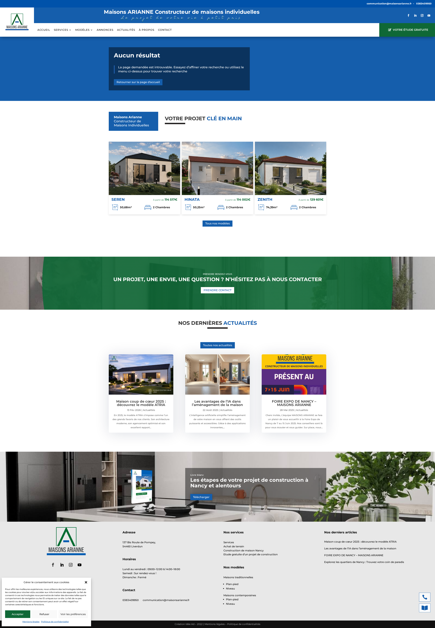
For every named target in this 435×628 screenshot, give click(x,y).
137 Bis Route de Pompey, (139, 542)
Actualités (126, 30)
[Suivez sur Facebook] (408, 15)
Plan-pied (232, 584)
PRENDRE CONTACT (217, 290)
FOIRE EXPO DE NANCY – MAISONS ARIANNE (294, 403)
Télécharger (201, 497)
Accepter (17, 614)
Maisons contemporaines (239, 595)
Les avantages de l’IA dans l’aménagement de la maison (217, 403)
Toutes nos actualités (217, 345)
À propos (146, 30)
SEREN (118, 199)
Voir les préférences (73, 614)
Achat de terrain (233, 546)
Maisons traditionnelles (238, 577)
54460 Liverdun (133, 546)
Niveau (230, 588)
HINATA (192, 199)
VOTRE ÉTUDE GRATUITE (410, 29)
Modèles (82, 30)
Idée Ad (190, 624)
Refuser (44, 614)
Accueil (43, 30)
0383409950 (424, 3)
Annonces (105, 30)
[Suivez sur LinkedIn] (415, 15)
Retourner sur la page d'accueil (138, 82)
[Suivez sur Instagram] (422, 15)
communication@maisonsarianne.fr (389, 3)
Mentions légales (30, 621)
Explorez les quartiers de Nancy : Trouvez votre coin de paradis (364, 562)
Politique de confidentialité (55, 621)
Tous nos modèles (217, 223)
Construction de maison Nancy (243, 550)
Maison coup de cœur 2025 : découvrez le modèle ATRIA (141, 403)
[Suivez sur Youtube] (429, 15)
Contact (165, 30)
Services (61, 30)
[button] (86, 582)
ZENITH (265, 199)
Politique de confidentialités (243, 624)
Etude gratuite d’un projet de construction (250, 554)
